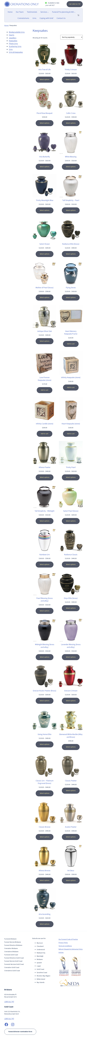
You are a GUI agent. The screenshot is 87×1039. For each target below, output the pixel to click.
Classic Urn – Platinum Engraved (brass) (44, 782)
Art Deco (70, 870)
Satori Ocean (44, 244)
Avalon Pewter (70, 827)
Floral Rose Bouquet (44, 113)
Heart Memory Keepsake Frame (70, 332)
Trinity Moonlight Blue (44, 200)
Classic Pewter (71, 780)
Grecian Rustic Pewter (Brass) (44, 690)
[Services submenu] (48, 12)
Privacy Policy (63, 943)
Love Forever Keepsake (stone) (44, 379)
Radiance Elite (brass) (70, 244)
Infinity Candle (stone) (44, 423)
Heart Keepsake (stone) (71, 423)
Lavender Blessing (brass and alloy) (71, 646)
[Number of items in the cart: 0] (78, 15)
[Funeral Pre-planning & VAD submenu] (74, 12)
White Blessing (70, 156)
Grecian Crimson (70, 690)
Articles (61, 952)
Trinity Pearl (71, 467)
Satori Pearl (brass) (70, 511)
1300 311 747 (9, 1001)
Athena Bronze (44, 870)
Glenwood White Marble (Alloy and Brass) (70, 735)
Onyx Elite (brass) (71, 598)
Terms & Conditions (65, 946)
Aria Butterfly (44, 156)
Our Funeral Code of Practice (68, 939)
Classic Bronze (44, 827)
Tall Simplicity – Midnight (44, 511)
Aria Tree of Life (45, 69)
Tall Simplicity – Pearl (70, 200)
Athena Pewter (44, 467)
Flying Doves (71, 287)
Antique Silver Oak (44, 331)
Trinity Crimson (71, 69)
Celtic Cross (70, 113)
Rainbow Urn (44, 554)
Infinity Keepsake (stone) (70, 377)
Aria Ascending (44, 914)
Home (6, 25)
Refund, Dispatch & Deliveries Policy (71, 949)
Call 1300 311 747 (74, 4)
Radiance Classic (70, 554)
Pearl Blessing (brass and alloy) (44, 599)
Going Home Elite (44, 734)
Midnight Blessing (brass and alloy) (44, 646)
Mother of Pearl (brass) (44, 287)
